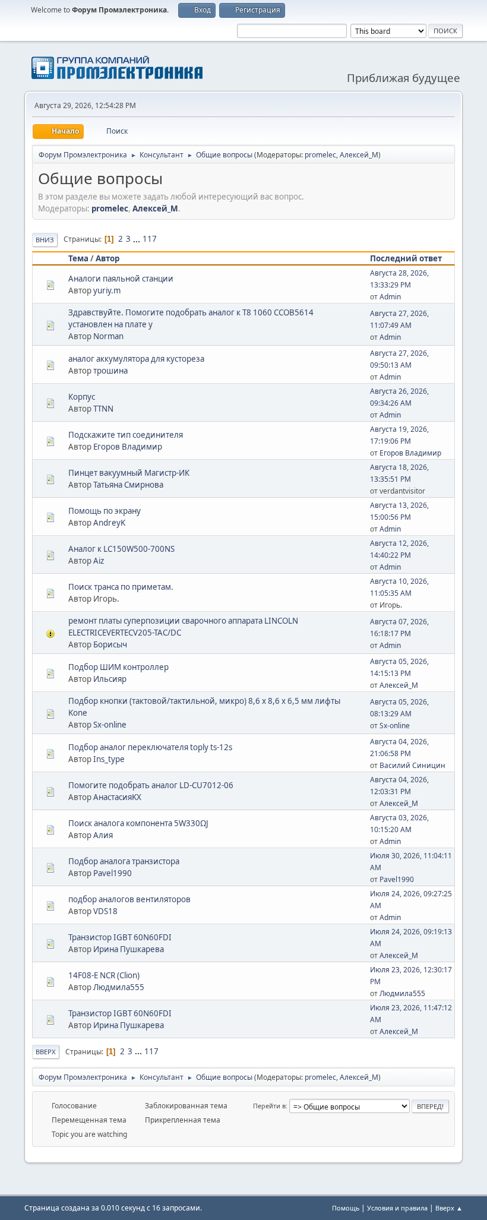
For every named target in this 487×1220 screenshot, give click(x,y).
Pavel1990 (112, 873)
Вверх (46, 1051)
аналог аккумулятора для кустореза (136, 358)
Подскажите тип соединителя (125, 434)
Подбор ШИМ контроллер (118, 667)
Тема (78, 258)
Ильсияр (110, 679)
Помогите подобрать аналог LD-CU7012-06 (150, 785)
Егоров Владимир (127, 446)
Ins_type (109, 759)
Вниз (45, 239)
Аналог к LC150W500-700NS (121, 548)
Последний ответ (406, 258)
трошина (110, 370)
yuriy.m (107, 290)
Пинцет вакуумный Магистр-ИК (128, 472)
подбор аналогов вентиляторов (129, 899)
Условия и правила (397, 1207)
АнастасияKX (117, 797)
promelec (320, 155)
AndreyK (109, 522)
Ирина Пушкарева (128, 949)
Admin (390, 297)
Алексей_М (359, 155)
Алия (103, 835)
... (137, 238)
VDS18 (105, 911)
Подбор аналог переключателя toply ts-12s (150, 747)
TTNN (103, 408)
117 (150, 238)
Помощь (345, 1207)
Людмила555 (118, 987)
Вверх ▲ (449, 1207)
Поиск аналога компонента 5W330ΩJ (138, 823)
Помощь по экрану (104, 510)
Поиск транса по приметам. (120, 586)
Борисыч (110, 644)
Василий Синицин (412, 765)
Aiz (98, 560)
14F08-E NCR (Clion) (104, 975)
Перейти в (269, 1105)
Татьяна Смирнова (128, 484)
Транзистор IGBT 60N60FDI (120, 937)
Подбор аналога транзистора (123, 861)
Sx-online (110, 724)
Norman (108, 336)
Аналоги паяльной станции (120, 278)
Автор (107, 258)
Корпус (81, 396)
